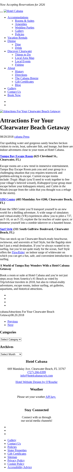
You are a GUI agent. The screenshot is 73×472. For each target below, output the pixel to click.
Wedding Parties (24, 27)
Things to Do (23, 54)
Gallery (19, 30)
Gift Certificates (24, 81)
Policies (19, 34)
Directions (21, 74)
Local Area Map (24, 58)
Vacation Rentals (17, 37)
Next (10, 324)
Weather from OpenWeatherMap (36, 400)
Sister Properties (17, 450)
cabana (18, 136)
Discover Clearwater (19, 51)
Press (26, 136)
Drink (18, 47)
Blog (18, 85)
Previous (12, 321)
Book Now (14, 95)
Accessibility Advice (19, 467)
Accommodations (17, 17)
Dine (18, 44)
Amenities (21, 24)
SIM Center (7, 199)
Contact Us (14, 91)
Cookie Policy (15, 463)
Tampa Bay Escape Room (16, 156)
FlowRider (18, 252)
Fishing (19, 64)
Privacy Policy (16, 460)
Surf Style (6, 229)
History (19, 71)
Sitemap (12, 457)
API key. (50, 396)
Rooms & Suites (24, 20)
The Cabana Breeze (26, 78)
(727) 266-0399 (36, 372)
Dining (11, 41)
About (11, 68)
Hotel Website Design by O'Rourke (36, 382)
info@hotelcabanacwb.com (36, 375)
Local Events (23, 61)
